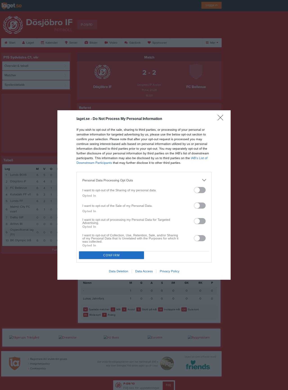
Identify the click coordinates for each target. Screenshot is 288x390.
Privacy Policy (169, 271)
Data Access (144, 271)
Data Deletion (118, 271)
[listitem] (144, 180)
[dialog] (144, 195)
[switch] (200, 190)
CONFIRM (111, 255)
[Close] (222, 119)
